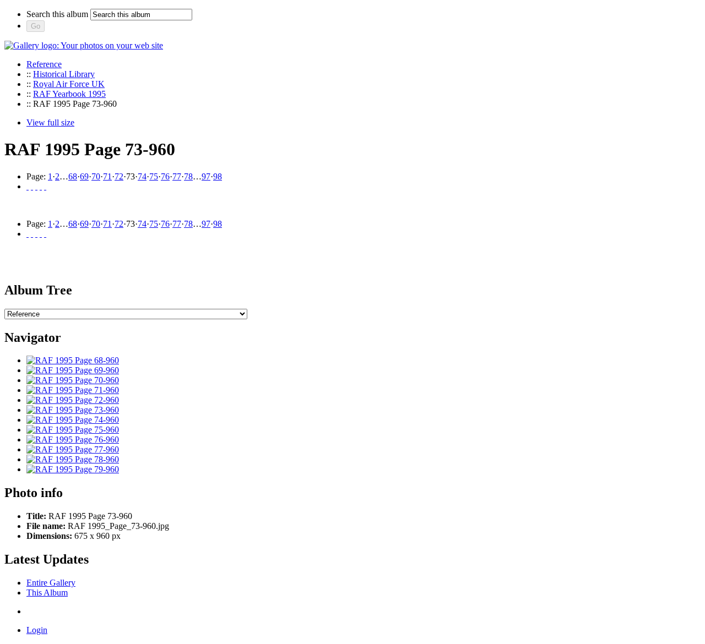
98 (217, 176)
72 (119, 176)
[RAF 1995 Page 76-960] (72, 439)
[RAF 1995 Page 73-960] (72, 409)
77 (176, 176)
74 (142, 176)
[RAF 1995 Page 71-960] (72, 390)
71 (107, 176)
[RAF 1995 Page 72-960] (72, 400)
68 (72, 176)
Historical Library (64, 74)
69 (84, 176)
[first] (27, 186)
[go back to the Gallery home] (83, 45)
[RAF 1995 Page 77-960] (72, 449)
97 (206, 176)
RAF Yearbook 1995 (69, 94)
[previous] (32, 186)
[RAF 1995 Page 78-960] (72, 459)
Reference (44, 64)
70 (95, 176)
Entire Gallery (50, 582)
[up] (36, 186)
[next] (41, 186)
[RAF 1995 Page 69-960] (72, 370)
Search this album (57, 14)
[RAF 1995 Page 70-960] (72, 380)
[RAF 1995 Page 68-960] (72, 360)
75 (153, 176)
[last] (45, 186)
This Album (47, 592)
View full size (50, 122)
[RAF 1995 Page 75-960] (72, 429)
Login (36, 630)
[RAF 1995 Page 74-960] (72, 419)
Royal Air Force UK (69, 84)
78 (188, 176)
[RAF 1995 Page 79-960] (72, 469)
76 (165, 176)
